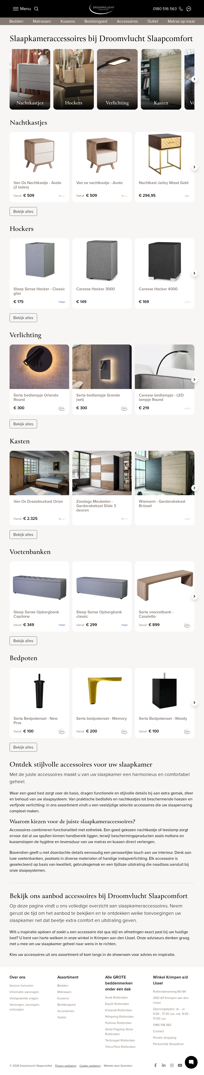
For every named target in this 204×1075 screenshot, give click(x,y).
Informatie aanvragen (24, 992)
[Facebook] (156, 1066)
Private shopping (164, 1037)
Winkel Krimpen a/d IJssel (170, 980)
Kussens (68, 21)
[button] (194, 79)
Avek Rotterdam (116, 997)
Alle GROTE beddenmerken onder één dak (118, 983)
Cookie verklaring (90, 1066)
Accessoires (127, 21)
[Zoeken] (36, 8)
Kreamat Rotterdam (118, 1010)
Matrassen (42, 21)
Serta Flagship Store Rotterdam (119, 1031)
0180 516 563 (162, 1025)
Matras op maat (181, 21)
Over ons (17, 977)
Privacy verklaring (65, 1066)
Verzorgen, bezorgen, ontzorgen (25, 1007)
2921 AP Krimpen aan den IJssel (171, 1000)
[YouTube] (181, 1066)
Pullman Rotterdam (118, 1023)
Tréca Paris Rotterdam (120, 1046)
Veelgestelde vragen (24, 998)
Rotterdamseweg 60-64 (169, 991)
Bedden (16, 21)
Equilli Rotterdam (117, 1004)
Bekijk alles (23, 211)
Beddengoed (95, 21)
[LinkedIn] (164, 1066)
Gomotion (126, 1066)
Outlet (152, 21)
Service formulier (21, 985)
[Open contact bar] (191, 1062)
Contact (158, 1031)
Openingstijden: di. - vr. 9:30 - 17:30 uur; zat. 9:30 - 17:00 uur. (171, 1014)
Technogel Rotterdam (120, 1040)
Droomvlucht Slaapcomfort (101, 8)
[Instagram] (172, 1066)
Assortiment (67, 977)
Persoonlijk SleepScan (168, 1044)
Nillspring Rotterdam (119, 1016)
